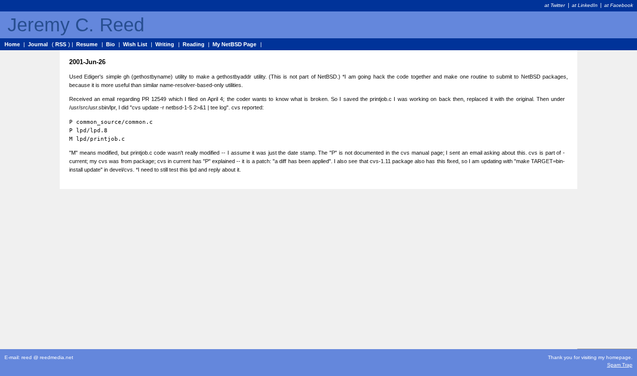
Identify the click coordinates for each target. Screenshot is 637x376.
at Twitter (554, 5)
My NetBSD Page (234, 44)
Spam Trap (620, 365)
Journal (38, 44)
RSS (60, 44)
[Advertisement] (607, 199)
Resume (87, 44)
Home (12, 44)
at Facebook (618, 5)
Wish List (135, 44)
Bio (110, 44)
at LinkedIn (585, 5)
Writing (164, 44)
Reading (194, 44)
